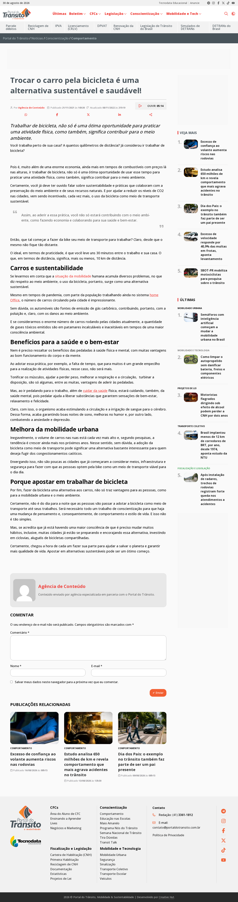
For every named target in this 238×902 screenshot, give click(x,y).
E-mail (96, 666)
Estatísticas (58, 874)
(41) (182, 815)
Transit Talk (108, 842)
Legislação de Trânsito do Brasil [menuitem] (156, 27)
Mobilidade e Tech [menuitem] (182, 13)
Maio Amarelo (109, 823)
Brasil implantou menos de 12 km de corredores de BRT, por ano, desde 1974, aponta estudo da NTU (214, 445)
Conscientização (57, 38)
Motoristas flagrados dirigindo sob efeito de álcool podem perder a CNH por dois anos (214, 405)
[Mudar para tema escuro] (233, 13)
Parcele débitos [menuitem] (11, 27)
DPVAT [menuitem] (102, 26)
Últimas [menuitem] (59, 13)
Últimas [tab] (187, 299)
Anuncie (195, 3)
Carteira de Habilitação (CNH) (71, 855)
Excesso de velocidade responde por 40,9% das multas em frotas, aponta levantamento (214, 246)
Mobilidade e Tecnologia (120, 848)
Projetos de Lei (60, 878)
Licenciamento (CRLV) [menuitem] (78, 27)
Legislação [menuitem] (114, 13)
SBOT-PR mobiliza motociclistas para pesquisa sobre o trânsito (214, 276)
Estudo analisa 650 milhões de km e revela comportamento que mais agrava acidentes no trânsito (86, 764)
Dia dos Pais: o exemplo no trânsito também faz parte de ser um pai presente (141, 761)
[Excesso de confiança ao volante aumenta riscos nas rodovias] (34, 728)
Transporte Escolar (113, 874)
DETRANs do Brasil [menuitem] (221, 27)
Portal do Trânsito (16, 38)
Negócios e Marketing (65, 828)
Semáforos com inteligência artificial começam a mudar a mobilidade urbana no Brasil (213, 327)
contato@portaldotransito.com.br (176, 827)
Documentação (61, 869)
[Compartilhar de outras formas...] (150, 114)
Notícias (37, 38)
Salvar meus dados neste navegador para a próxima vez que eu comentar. (66, 682)
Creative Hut (166, 897)
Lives (53, 823)
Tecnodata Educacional (173, 3)
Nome (15, 666)
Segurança (107, 859)
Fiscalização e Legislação (71, 848)
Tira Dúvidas (109, 837)
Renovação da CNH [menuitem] (123, 27)
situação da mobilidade (73, 276)
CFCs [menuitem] (94, 13)
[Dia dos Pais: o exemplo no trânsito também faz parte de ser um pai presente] (142, 728)
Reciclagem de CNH (64, 864)
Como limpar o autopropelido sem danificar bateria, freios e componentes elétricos (213, 367)
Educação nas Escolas (115, 818)
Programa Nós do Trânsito (119, 828)
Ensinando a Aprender (65, 818)
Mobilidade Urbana (113, 855)
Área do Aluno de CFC (65, 814)
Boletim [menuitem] (76, 13)
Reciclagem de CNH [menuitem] (38, 27)
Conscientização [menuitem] (144, 13)
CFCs (54, 807)
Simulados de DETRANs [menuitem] (190, 27)
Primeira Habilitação (64, 859)
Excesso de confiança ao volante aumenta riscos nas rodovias (33, 759)
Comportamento (111, 814)
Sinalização (107, 864)
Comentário (19, 633)
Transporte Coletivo (114, 869)
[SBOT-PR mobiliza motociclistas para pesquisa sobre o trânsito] (191, 273)
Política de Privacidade (168, 835)
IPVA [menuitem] (58, 26)
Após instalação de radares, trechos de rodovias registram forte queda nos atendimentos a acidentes (213, 489)
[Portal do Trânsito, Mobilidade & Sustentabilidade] (25, 818)
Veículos (106, 878)
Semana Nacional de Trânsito (120, 833)
